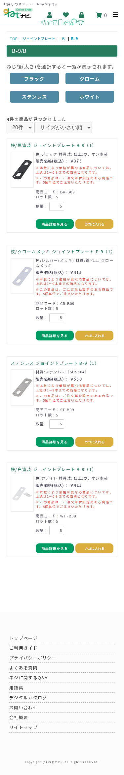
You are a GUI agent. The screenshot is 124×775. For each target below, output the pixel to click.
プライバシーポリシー (33, 658)
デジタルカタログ (28, 697)
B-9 (74, 38)
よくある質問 (23, 667)
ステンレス (34, 96)
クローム (90, 78)
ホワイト (90, 96)
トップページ (23, 638)
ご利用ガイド (23, 648)
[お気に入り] (66, 14)
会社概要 (18, 717)
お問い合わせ (23, 707)
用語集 (16, 688)
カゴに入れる (94, 224)
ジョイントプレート (38, 38)
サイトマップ (23, 727)
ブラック (34, 78)
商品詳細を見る (55, 224)
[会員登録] (50, 14)
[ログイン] (82, 14)
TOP (13, 38)
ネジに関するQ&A (28, 677)
